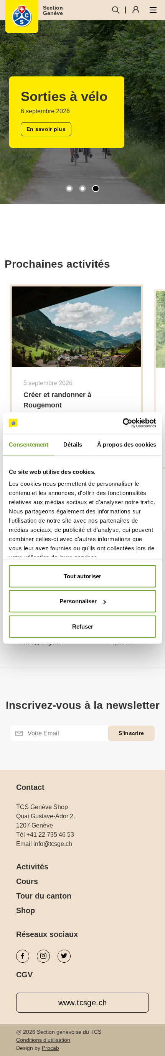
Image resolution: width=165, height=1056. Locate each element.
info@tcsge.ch (52, 844)
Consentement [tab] (28, 444)
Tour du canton (43, 896)
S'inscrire (131, 733)
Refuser (82, 626)
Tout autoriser (82, 576)
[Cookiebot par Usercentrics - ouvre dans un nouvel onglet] (122, 423)
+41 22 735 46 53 (50, 834)
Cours (27, 881)
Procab (50, 1048)
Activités (32, 866)
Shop (25, 910)
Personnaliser (78, 601)
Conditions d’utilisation (43, 1040)
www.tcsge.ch (82, 1002)
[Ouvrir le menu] (153, 10)
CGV (24, 974)
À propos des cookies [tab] (126, 444)
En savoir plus (43, 163)
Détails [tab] (72, 444)
